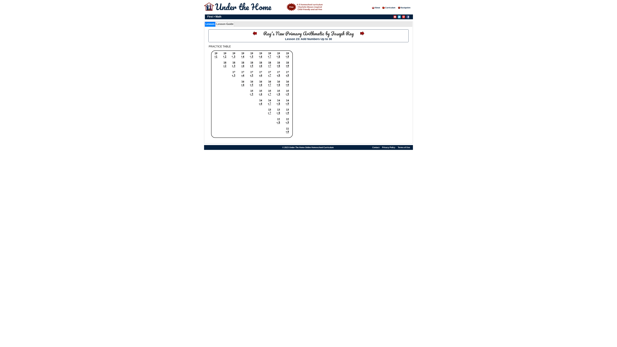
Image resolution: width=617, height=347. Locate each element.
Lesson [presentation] (210, 24)
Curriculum (390, 8)
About (377, 8)
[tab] (210, 24)
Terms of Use (404, 147)
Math (218, 16)
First (210, 16)
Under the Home (244, 7)
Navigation (405, 8)
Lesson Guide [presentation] (224, 24)
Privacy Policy (388, 147)
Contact (376, 147)
